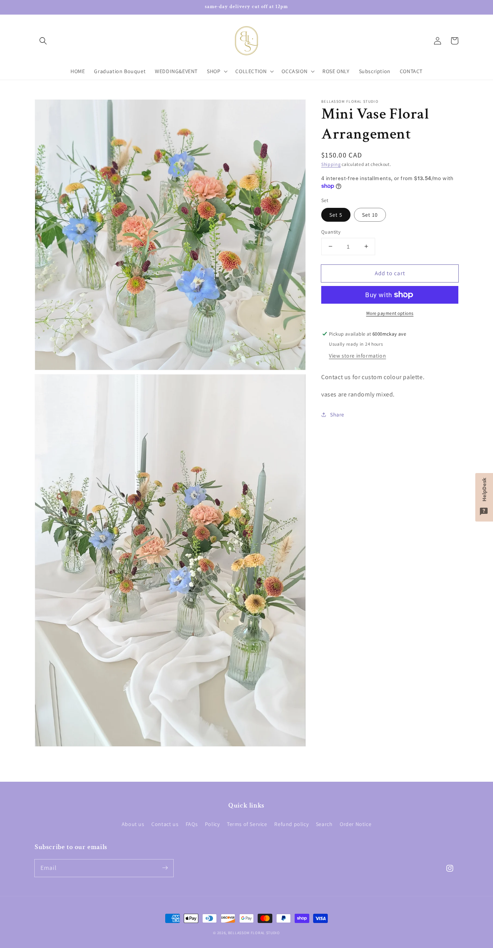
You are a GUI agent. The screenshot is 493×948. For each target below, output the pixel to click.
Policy (212, 824)
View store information (357, 355)
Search (324, 824)
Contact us (164, 824)
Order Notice (355, 824)
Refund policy (291, 824)
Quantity (330, 231)
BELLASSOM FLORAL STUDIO (254, 932)
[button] (43, 40)
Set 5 (335, 214)
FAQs (192, 824)
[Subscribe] (164, 867)
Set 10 (370, 214)
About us (133, 824)
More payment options (390, 313)
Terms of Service (247, 824)
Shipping (331, 164)
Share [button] (337, 414)
